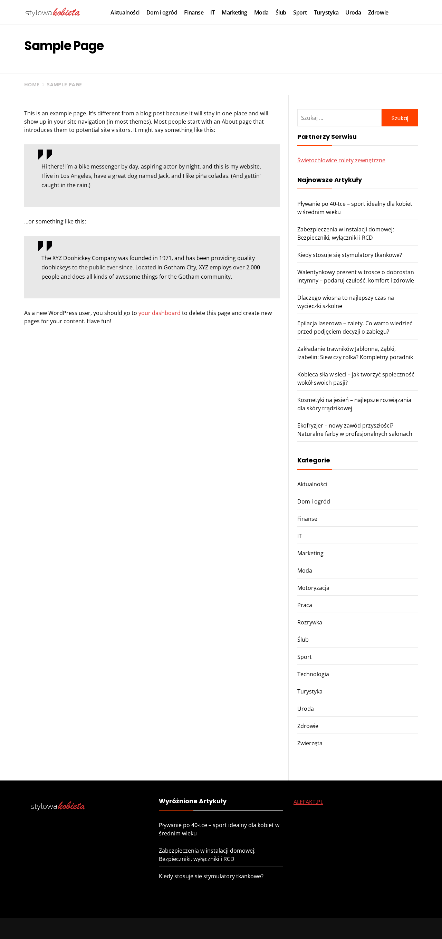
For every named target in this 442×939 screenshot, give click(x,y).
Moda (261, 12)
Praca (304, 605)
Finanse (193, 12)
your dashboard (159, 313)
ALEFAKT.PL (308, 802)
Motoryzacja (313, 588)
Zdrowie (378, 12)
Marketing (234, 12)
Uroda (353, 12)
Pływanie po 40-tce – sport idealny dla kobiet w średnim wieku (95, 923)
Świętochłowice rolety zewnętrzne (341, 160)
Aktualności (125, 12)
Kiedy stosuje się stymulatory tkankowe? (349, 255)
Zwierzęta (310, 743)
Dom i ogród (161, 12)
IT (212, 12)
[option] (83, 924)
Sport (300, 12)
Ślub (281, 12)
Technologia (313, 674)
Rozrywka (309, 622)
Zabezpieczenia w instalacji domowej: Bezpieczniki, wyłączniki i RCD (188, 926)
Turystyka (326, 12)
